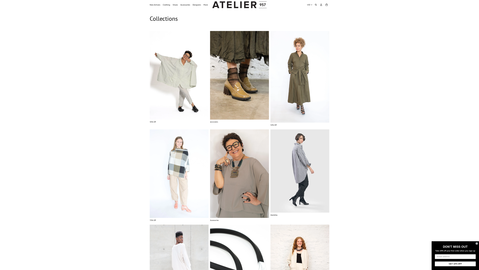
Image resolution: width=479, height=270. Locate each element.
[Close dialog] (477, 243)
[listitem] (205, 4)
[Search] (316, 5)
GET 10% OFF (455, 264)
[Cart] (326, 5)
